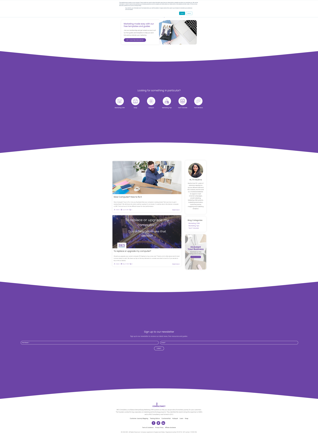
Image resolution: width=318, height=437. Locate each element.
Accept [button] (182, 13)
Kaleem (118, 209)
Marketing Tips (193, 226)
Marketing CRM (194, 223)
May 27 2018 (126, 264)
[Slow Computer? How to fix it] (146, 177)
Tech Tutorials (193, 228)
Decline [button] (189, 13)
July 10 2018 (125, 209)
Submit (159, 348)
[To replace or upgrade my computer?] (146, 231)
